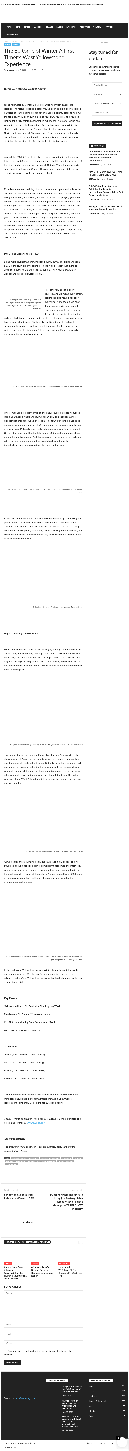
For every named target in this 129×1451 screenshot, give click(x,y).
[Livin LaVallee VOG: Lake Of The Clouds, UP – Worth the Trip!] (70, 1256)
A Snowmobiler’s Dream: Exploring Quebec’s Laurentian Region (42, 1271)
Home (6, 41)
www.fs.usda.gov (36, 1122)
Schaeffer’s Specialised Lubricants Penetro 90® (19, 1196)
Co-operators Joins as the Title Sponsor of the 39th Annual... (72, 1389)
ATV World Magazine (11, 4)
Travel (15, 44)
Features (93, 1396)
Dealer (27, 27)
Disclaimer (90, 1443)
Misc (91, 1406)
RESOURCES (85, 27)
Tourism (97, 27)
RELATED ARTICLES (15, 1242)
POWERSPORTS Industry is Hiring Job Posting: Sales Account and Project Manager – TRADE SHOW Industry (66, 1201)
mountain (20, 1161)
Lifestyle (93, 1411)
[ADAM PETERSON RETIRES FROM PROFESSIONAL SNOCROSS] (53, 1405)
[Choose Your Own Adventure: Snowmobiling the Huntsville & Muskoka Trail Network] (16, 1256)
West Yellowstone (65, 1161)
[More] (23, 78)
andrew (10, 70)
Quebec (35, 1263)
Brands (49, 27)
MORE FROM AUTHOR (38, 1242)
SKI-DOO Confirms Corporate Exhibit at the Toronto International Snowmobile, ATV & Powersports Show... (106, 191)
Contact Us (113, 1443)
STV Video (109, 27)
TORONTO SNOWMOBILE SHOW (52, 4)
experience (33, 1158)
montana (9, 1161)
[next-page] (81, 1242)
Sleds (14, 41)
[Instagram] (14, 1405)
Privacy (102, 1443)
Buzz (91, 1386)
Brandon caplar (19, 1158)
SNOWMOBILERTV (30, 4)
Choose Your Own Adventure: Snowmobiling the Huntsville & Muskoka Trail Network (15, 1273)
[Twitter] (15, 78)
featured (77, 1158)
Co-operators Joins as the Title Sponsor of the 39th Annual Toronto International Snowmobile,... (104, 156)
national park (34, 1161)
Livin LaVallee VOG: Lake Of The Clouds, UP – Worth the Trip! (70, 1271)
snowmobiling (48, 1161)
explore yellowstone (50, 1158)
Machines (38, 27)
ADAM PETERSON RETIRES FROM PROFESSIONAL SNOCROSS (105, 173)
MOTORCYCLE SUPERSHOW (79, 4)
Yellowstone (11, 1164)
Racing (59, 27)
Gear (18, 27)
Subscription (12, 34)
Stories (9, 27)
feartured (66, 1158)
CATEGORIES (71, 27)
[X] (21, 1405)
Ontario (8, 1263)
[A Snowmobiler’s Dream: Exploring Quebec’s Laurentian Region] (43, 1256)
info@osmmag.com (25, 1398)
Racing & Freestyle (98, 1401)
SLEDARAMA (97, 4)
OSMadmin (94, 164)
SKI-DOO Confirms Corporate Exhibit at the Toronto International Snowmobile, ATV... (71, 1421)
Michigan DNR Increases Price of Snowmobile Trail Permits (105, 208)
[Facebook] (7, 78)
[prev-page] (77, 1242)
